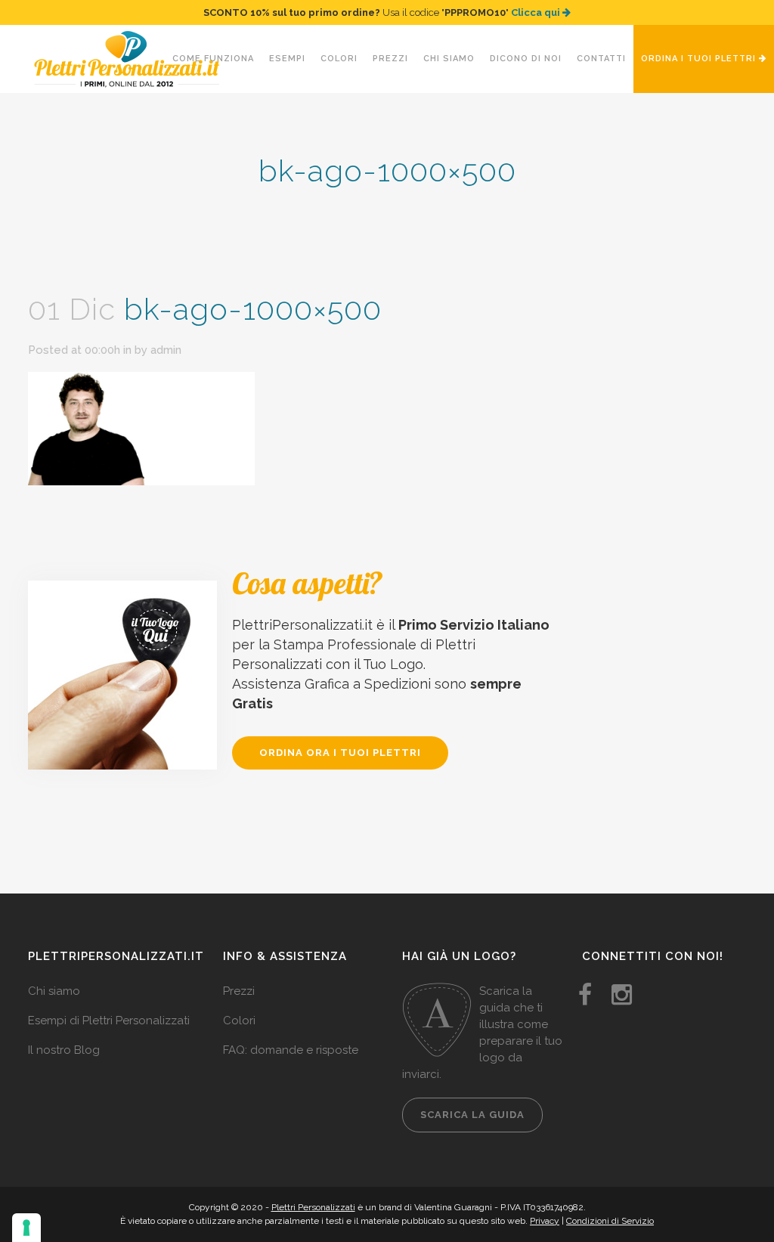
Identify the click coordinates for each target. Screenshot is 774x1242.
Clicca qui (536, 12)
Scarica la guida (472, 1114)
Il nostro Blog (64, 1050)
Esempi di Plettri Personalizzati (109, 1020)
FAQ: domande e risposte (290, 1050)
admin (165, 350)
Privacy (544, 1221)
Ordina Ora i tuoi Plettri (340, 752)
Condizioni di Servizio (610, 1221)
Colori (239, 1020)
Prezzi (239, 991)
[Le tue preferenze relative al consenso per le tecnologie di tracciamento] (26, 1227)
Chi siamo (54, 991)
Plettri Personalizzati (313, 1207)
